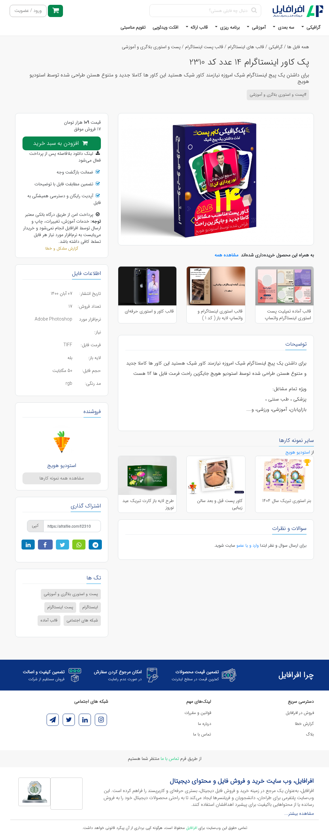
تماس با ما (202, 734)
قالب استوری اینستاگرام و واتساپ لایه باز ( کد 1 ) (220, 314)
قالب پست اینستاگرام (204, 46)
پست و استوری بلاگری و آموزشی (151, 46)
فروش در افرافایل (300, 712)
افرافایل (191, 828)
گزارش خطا (304, 723)
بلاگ (310, 734)
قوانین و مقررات (197, 712)
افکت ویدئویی (165, 27)
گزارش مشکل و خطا (61, 248)
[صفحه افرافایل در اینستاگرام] (101, 720)
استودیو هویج (61, 466)
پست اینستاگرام (60, 607)
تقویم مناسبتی (133, 27)
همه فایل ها (298, 46)
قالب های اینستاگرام (246, 46)
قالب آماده (49, 620)
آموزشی (258, 27)
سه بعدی (285, 27)
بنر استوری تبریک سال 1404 (286, 500)
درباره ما (204, 723)
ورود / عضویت (28, 10)
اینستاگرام (90, 607)
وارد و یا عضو (247, 545)
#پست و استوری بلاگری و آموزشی (278, 95)
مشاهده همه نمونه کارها (62, 478)
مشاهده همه (226, 255)
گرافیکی (313, 27)
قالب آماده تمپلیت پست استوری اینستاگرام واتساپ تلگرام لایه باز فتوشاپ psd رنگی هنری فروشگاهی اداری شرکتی (285, 314)
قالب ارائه (198, 27)
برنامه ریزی (229, 27)
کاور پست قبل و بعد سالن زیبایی (219, 503)
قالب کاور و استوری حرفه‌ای (149, 311)
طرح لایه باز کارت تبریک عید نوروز (148, 503)
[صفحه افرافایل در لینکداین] (85, 720)
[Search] (254, 10)
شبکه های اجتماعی (82, 620)
